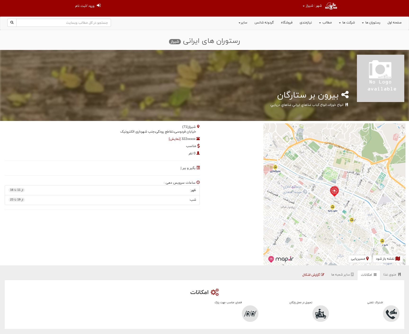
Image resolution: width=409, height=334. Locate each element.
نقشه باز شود (386, 259)
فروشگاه (287, 22)
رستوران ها (372, 22)
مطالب (326, 22)
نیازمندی (306, 22)
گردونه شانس (264, 22)
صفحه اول (394, 22)
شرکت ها (348, 22)
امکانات (367, 275)
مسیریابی (358, 259)
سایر (244, 22)
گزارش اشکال (311, 275)
